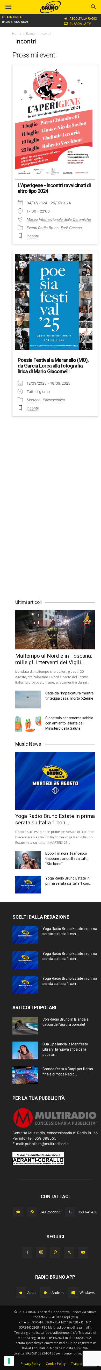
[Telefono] (70, 1212)
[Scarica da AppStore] (21, 1292)
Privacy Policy (30, 1363)
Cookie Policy (56, 1363)
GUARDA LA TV (80, 24)
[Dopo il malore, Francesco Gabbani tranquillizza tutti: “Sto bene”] (28, 860)
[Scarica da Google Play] (45, 1292)
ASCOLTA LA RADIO (83, 18)
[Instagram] (41, 1252)
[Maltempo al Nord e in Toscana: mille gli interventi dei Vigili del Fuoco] (55, 629)
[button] (93, 7)
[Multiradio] (55, 1127)
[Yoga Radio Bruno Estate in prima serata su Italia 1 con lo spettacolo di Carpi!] (55, 781)
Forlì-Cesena (71, 227)
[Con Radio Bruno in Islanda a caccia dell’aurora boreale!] (25, 1026)
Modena (33, 400)
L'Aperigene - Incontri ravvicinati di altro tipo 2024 (54, 188)
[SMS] (18, 1212)
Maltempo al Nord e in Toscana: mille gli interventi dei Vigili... (53, 659)
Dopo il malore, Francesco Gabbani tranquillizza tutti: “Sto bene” (66, 858)
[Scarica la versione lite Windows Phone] (73, 1292)
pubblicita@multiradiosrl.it (47, 1143)
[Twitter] (69, 1252)
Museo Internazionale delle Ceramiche (59, 219)
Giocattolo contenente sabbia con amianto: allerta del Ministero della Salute (69, 723)
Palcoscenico (54, 400)
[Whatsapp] (32, 1212)
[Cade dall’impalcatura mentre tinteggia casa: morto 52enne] (28, 699)
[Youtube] (83, 1252)
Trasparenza (80, 1363)
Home (16, 33)
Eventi (30, 33)
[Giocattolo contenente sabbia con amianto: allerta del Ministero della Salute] (28, 724)
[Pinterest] (55, 1252)
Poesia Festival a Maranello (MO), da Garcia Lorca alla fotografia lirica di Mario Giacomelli (53, 366)
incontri (33, 236)
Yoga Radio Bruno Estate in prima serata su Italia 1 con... (55, 819)
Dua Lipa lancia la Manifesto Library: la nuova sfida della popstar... (65, 1049)
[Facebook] (27, 1252)
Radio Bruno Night (16, 22)
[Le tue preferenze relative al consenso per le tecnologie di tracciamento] (9, 1361)
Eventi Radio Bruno (43, 227)
